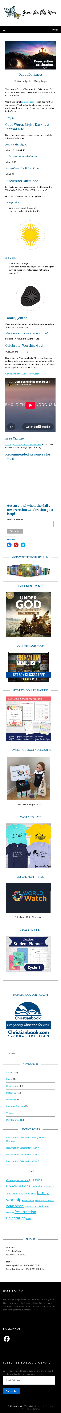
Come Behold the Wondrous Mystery (22, 373)
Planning (10, 1099)
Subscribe (11, 1391)
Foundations (28, 1200)
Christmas (23, 1180)
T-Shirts (10, 1113)
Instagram (11, 1092)
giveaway (39, 1200)
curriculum (36, 1186)
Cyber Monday (49, 1187)
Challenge (12, 1180)
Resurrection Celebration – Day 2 (22, 1161)
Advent (9, 1072)
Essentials (32, 1193)
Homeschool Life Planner (37, 1206)
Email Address (15, 519)
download (23, 1193)
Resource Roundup (15, 1106)
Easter (9, 1079)
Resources (10, 1212)
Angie (44, 81)
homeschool (15, 1206)
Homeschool (12, 1086)
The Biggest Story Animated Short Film (23, 444)
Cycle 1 (8, 1193)
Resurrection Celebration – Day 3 (22, 1154)
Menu (55, 29)
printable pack (27, 101)
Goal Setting (48, 1200)
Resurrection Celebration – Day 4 (22, 1147)
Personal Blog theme (30, 1408)
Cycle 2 (15, 1193)
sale (28, 1218)
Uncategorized (13, 1120)
